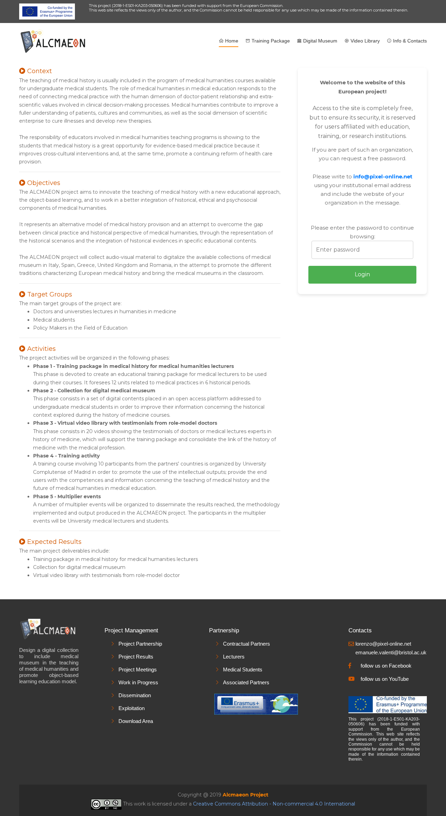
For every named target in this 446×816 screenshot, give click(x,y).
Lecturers (234, 657)
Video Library (364, 41)
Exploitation (131, 708)
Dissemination (134, 695)
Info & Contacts (409, 41)
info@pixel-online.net (383, 176)
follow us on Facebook (386, 666)
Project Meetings (137, 669)
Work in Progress (138, 682)
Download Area (135, 721)
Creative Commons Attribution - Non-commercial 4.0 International (274, 804)
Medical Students (242, 669)
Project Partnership (140, 644)
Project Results (135, 657)
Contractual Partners (246, 644)
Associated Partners (246, 682)
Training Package (270, 41)
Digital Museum (319, 41)
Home (231, 41)
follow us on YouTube (385, 679)
